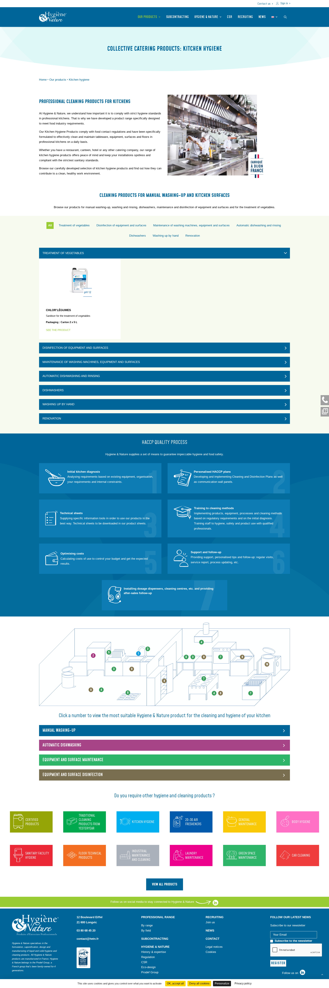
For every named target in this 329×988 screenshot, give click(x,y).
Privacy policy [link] (243, 983)
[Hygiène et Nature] (53, 17)
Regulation (148, 957)
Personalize (222, 983)
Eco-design (148, 967)
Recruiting (245, 17)
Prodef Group (149, 972)
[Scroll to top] (322, 974)
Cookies (211, 952)
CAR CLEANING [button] (301, 855)
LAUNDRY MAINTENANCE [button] (194, 855)
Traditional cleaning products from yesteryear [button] (89, 822)
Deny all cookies (199, 983)
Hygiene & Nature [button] (206, 17)
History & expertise (153, 952)
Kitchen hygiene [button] (143, 822)
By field (146, 930)
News (262, 17)
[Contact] (325, 400)
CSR (229, 17)
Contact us (264, 4)
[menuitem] (265, 3)
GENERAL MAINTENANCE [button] (248, 822)
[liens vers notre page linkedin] (215, 904)
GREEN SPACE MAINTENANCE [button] (248, 855)
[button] (287, 17)
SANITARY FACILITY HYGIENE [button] (37, 855)
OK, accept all (175, 983)
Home (43, 79)
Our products (147, 17)
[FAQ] (325, 412)
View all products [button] (164, 884)
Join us (210, 922)
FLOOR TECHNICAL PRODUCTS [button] (90, 855)
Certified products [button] (32, 822)
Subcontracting (177, 17)
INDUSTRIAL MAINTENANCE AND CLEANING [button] (141, 855)
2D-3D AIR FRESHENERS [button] (193, 822)
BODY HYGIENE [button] (301, 822)
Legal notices (214, 946)
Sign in (284, 3)
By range (147, 925)
